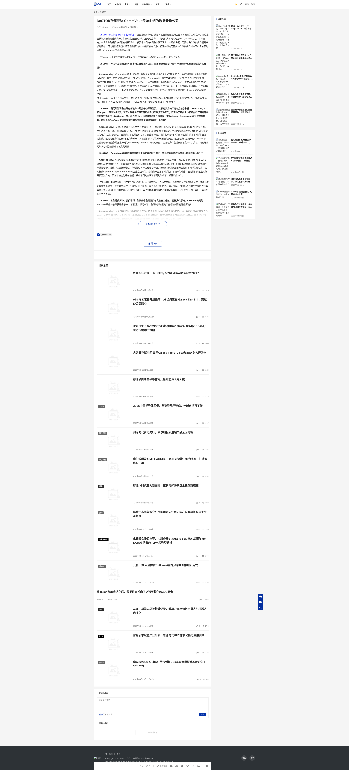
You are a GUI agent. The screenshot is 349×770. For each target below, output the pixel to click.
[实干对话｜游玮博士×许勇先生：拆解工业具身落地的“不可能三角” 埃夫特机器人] (223, 62)
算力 (101, 610)
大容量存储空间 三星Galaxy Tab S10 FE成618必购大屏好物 (169, 352)
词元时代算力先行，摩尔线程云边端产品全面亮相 (163, 432)
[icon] (244, 758)
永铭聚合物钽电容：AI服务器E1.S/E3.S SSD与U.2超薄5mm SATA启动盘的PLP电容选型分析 (169, 540)
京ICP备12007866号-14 (133, 762)
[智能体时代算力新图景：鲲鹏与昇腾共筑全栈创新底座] (113, 494)
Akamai (102, 566)
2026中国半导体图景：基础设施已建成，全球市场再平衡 (168, 405)
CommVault (106, 235)
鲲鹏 (101, 486)
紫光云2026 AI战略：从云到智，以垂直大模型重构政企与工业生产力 (169, 664)
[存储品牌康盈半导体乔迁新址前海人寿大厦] (113, 387)
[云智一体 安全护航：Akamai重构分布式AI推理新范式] (113, 573)
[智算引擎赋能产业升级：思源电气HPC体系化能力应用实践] (113, 643)
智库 (158, 4)
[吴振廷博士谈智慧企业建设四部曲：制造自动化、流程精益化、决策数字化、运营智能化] (223, 116)
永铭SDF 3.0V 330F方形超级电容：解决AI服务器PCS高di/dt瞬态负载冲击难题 (170, 328)
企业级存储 (103, 539)
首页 (109, 4)
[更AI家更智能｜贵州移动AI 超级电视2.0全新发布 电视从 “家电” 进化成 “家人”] (223, 165)
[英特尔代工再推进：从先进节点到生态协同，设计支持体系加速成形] (223, 210)
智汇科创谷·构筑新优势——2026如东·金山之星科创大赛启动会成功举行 (241, 142)
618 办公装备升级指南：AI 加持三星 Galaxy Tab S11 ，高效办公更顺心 (170, 301)
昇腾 (101, 513)
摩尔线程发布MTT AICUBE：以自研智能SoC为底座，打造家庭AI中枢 (170, 461)
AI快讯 (118, 4)
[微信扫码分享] (171, 766)
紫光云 (101, 663)
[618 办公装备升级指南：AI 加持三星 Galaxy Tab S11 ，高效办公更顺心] (113, 308)
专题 (136, 4)
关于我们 (109, 754)
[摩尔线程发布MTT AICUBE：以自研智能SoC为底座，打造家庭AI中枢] (113, 467)
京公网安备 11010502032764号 (159, 762)
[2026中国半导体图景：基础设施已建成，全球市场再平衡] (113, 414)
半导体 (101, 407)
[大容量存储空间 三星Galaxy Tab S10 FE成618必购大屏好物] (113, 361)
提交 (202, 714)
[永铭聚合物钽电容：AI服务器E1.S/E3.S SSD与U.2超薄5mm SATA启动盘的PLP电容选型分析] (113, 547)
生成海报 (163, 766)
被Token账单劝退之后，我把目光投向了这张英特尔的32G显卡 (135, 591)
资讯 (126, 4)
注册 (253, 4)
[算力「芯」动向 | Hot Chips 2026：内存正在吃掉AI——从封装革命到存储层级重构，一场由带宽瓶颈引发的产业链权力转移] (223, 37)
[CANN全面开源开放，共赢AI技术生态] (223, 194)
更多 (167, 4)
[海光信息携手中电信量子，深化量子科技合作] (223, 181)
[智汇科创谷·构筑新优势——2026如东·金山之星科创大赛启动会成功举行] (223, 145)
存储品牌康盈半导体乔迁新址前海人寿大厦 (159, 379)
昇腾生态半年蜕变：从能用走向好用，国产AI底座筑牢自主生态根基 (170, 514)
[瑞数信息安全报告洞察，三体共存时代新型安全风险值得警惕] (223, 98)
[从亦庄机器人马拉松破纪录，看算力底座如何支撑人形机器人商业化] (113, 617)
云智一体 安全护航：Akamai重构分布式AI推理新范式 (165, 565)
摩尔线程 (102, 433)
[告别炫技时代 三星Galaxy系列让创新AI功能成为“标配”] (113, 281)
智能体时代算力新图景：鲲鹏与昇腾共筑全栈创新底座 (165, 485)
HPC (101, 636)
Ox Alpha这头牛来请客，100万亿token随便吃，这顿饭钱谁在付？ (242, 79)
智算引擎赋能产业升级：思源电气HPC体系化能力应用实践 (168, 635)
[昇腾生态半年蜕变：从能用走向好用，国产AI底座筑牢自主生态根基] (113, 520)
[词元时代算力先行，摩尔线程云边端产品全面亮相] (113, 440)
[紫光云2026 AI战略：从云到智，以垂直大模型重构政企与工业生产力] (113, 670)
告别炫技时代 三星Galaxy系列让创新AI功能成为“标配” (166, 273)
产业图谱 (146, 4)
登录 (247, 4)
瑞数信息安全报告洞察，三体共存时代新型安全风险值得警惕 (241, 97)
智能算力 (134, 27)
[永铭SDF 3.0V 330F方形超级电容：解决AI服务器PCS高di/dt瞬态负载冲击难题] (113, 334)
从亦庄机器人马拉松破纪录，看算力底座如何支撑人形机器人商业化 (170, 610)
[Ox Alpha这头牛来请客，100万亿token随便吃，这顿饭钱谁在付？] (223, 82)
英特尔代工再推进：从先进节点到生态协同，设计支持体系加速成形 (241, 207)
